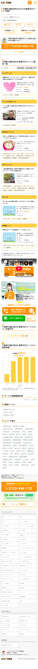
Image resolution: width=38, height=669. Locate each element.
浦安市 (31, 445)
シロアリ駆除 (5, 526)
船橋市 (30, 431)
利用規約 (4, 634)
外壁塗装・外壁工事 (7, 592)
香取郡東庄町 (23, 445)
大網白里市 (17, 459)
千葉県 (15, 476)
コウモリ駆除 (5, 543)
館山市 (5, 434)
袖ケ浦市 (31, 454)
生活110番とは (5, 616)
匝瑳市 (11, 462)
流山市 (12, 451)
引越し (21, 601)
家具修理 (22, 583)
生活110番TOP (5, 475)
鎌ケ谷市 (17, 448)
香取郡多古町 (13, 456)
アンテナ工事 (23, 543)
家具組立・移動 (6, 601)
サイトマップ (5, 629)
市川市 (24, 431)
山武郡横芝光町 (8, 437)
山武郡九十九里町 (18, 426)
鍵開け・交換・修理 (7, 561)
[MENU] (35, 2)
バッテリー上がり (24, 570)
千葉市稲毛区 (18, 429)
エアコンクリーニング (7, 579)
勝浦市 (17, 454)
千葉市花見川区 (8, 429)
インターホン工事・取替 (26, 557)
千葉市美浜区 (15, 431)
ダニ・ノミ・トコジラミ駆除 (27, 526)
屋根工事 (4, 587)
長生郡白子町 (27, 443)
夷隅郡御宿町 (17, 440)
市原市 (18, 451)
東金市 (30, 462)
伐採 (21, 517)
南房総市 (17, 462)
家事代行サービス (6, 476)
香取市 (5, 462)
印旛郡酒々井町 (8, 459)
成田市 (15, 445)
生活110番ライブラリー (25, 616)
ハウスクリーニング (7, 574)
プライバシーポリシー (25, 629)
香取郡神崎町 (23, 456)
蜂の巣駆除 (5, 530)
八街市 (5, 456)
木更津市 (11, 434)
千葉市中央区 (25, 465)
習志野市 (5, 454)
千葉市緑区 (6, 431)
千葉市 (33, 465)
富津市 (5, 448)
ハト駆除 (4, 539)
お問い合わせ (23, 625)
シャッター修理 (23, 521)
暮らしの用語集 (6, 620)
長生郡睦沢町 (29, 437)
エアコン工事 (23, 552)
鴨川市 (24, 448)
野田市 (24, 434)
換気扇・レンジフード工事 (8, 552)
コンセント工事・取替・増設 (27, 548)
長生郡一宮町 (18, 437)
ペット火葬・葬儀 (24, 579)
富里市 (5, 465)
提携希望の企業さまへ (7, 645)
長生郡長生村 (7, 445)
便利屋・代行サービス (17, 475)
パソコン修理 (5, 583)
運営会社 (22, 634)
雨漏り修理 (22, 565)
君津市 (11, 448)
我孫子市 (31, 448)
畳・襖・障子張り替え (7, 570)
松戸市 (18, 434)
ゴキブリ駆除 (5, 534)
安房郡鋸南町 (7, 440)
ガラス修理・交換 (24, 561)
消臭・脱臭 (22, 574)
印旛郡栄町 (30, 451)
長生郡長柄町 (17, 443)
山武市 (33, 459)
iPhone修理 (5, 605)
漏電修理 (4, 548)
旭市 (23, 451)
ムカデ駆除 (22, 530)
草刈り (3, 521)
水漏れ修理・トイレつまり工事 (9, 565)
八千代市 (5, 451)
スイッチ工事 (5, 557)
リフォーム (22, 592)
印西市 (17, 465)
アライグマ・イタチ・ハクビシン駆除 (27, 534)
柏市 (11, 454)
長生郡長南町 (7, 443)
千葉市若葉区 (29, 429)
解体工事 (22, 587)
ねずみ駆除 (22, 539)
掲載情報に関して (24, 620)
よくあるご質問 (6, 625)
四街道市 (23, 454)
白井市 (11, 465)
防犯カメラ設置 (6, 596)
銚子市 (5, 467)
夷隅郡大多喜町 (28, 440)
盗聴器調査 (22, 596)
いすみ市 (26, 459)
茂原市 (30, 434)
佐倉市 (24, 462)
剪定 (3, 517)
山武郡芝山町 (7, 426)
